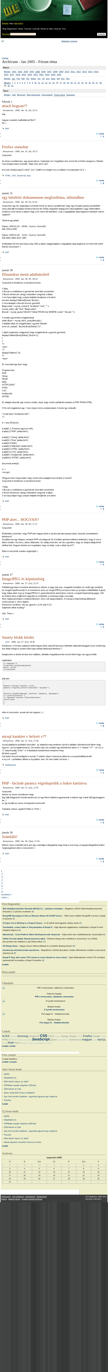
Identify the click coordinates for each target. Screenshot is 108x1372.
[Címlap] (11, 7)
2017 (12, 74)
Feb (18, 79)
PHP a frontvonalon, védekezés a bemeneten (54, 997)
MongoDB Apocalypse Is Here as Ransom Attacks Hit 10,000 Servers (32, 916)
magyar (87, 1039)
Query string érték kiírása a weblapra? (19, 1093)
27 (97, 83)
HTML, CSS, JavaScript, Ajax (18, 175)
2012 (78, 72)
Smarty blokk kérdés (18, 637)
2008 (55, 72)
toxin (7, 642)
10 (35, 83)
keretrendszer (63, 1040)
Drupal (72, 1036)
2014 (90, 72)
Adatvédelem (30, 1197)
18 (64, 83)
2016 (6, 74)
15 (53, 83)
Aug (48, 79)
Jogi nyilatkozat (18, 1197)
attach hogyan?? (14, 106)
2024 (53, 74)
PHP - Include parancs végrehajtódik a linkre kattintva (44, 783)
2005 (37, 72)
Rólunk (4, 1199)
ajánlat (6, 1074)
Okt (58, 79)
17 (61, 83)
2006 (43, 72)
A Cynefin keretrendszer (54, 1010)
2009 (61, 72)
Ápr (27, 79)
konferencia (75, 1039)
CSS (43, 1036)
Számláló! (10, 837)
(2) (14, 919)
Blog (4, 29)
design (57, 1036)
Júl (43, 79)
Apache (13, 1036)
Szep (53, 79)
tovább (5, 1104)
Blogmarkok (12, 29)
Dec (68, 79)
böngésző (34, 1036)
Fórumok (28, 29)
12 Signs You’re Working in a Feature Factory (22, 923)
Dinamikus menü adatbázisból (25, 274)
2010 (67, 72)
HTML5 (14, 1040)
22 (79, 83)
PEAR (4, 1043)
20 (71, 83)
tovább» (5, 965)
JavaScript (41, 1039)
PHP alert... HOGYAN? (20, 519)
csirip (101, 134)
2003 (26, 72)
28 (100, 83)
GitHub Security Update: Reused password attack (24, 939)
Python (24, 1043)
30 (9, 86)
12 (42, 83)
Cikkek (20, 29)
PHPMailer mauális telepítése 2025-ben (20, 1085)
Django (64, 1036)
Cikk (14, 95)
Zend (49, 1043)
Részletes (6, 34)
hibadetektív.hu (10, 1078)
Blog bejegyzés (33, 95)
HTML (103, 1036)
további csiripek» (9, 1062)
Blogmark (21, 95)
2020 (29, 74)
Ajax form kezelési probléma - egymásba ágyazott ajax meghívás (30, 1096)
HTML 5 (6, 1039)
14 (50, 83)
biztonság (22, 1036)
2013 (84, 72)
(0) (33, 912)
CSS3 (51, 1036)
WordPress (42, 1043)
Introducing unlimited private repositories (21, 950)
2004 (32, 72)
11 (39, 83)
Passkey (7, 1100)
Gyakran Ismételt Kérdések (32, 1199)
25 (90, 83)
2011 (73, 72)
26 (93, 83)
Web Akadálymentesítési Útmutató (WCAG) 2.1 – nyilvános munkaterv (33, 909)
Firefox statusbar (15, 147)
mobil (95, 1040)
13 (46, 83)
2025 (59, 74)
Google (96, 1036)
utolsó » (5, 897)
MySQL (102, 1039)
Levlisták (36, 29)
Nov (63, 79)
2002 (20, 72)
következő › (7, 894)
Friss (64, 29)
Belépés (5, 23)
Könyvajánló (47, 95)
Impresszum (6, 1197)
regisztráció (18, 23)
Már (23, 79)
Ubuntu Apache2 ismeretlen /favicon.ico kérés (22, 1142)
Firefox (87, 1036)
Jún (39, 79)
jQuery (53, 1039)
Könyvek (57, 29)
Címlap (5, 58)
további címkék (8, 1046)
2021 (35, 74)
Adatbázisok (10, 765)
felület (79, 1036)
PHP (7, 129)
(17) (44, 942)
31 (12, 86)
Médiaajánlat (42, 1197)
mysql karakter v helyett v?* (24, 736)
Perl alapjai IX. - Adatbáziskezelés (54, 1023)
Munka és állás (47, 29)
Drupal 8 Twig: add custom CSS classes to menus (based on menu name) (35, 957)
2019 (24, 74)
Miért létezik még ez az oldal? (16, 1082)
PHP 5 (17, 1043)
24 (86, 83)
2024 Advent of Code (12, 1089)
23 (82, 83)
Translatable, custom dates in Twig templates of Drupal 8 (27, 927)
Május (33, 79)
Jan (13, 79)
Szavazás (70, 95)
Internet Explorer (24, 1040)
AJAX (6, 1036)
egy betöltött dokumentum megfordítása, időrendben (43, 197)
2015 (96, 72)
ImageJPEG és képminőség (23, 579)
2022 (41, 74)
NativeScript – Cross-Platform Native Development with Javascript (31, 934)
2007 (49, 72)
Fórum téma (59, 95)
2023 (47, 74)
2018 (18, 74)
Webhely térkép (14, 1199)
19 (68, 83)
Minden (7, 72)
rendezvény (32, 1043)
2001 (14, 72)
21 (75, 83)
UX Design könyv (10, 946)
